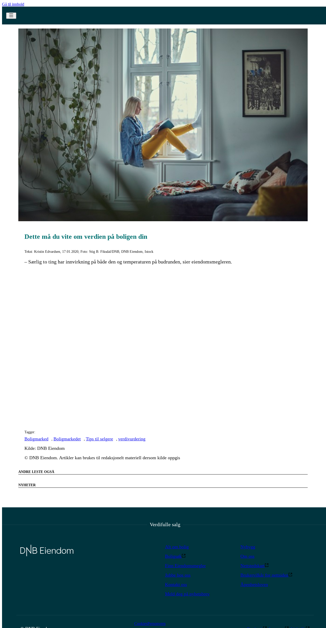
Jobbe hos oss (178, 575)
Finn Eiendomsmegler (185, 565)
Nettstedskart (252, 565)
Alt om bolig (177, 546)
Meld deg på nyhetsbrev (187, 593)
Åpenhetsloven (254, 584)
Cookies (140, 623)
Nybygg (247, 546)
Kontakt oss (176, 584)
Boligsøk (173, 556)
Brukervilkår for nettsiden (264, 575)
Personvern (156, 623)
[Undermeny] (11, 15)
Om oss (247, 556)
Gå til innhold (13, 4)
